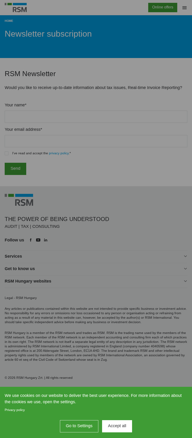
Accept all (117, 425)
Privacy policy (15, 410)
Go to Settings (79, 425)
